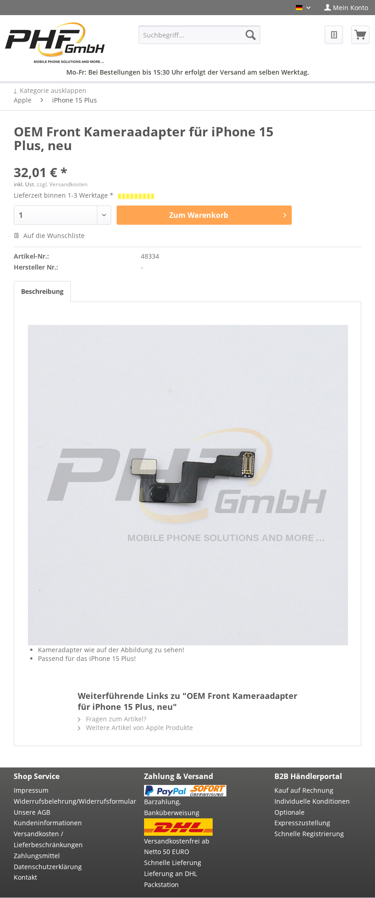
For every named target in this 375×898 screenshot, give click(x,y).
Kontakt (25, 877)
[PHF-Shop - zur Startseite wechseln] (55, 42)
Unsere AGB (32, 812)
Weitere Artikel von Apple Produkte (138, 727)
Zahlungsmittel (37, 855)
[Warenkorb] (360, 35)
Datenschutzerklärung (48, 866)
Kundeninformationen (48, 822)
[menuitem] (346, 7)
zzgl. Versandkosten (62, 184)
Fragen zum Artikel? (115, 718)
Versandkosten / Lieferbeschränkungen (48, 839)
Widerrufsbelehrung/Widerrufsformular (55, 801)
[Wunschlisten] (334, 35)
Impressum (31, 790)
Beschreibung (42, 291)
